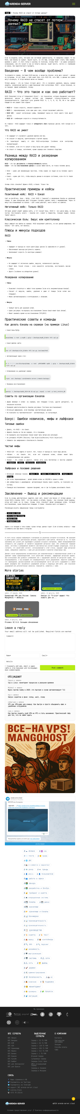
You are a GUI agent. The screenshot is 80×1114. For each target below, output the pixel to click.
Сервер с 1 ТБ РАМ (38, 1053)
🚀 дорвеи (30, 968)
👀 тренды (43, 869)
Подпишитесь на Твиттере (20, 1082)
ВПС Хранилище (13, 1048)
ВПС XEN (11, 1046)
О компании (60, 1033)
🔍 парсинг (43, 944)
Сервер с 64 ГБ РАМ (39, 1043)
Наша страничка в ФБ (18, 1079)
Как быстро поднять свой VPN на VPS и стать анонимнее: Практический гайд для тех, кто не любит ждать (39, 714)
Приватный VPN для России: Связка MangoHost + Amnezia (20, 596)
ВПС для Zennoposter (16, 1064)
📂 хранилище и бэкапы (37, 911)
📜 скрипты (30, 935)
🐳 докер (29, 869)
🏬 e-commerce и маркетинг (38, 865)
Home (7, 13)
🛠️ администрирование (35, 972)
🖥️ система (31, 958)
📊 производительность (36, 921)
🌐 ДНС (29, 860)
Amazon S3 (34, 474)
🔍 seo (29, 944)
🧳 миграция (31, 996)
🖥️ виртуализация (26, 615)
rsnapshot (11, 462)
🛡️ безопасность (34, 977)
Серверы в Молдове (38, 1071)
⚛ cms (44, 851)
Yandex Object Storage (50, 474)
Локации (58, 1044)
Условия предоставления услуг (19, 1110)
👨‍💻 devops (30, 883)
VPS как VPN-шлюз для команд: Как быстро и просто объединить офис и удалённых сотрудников (37, 705)
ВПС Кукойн (12, 1059)
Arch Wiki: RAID (14, 513)
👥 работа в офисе (35, 878)
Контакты (58, 1038)
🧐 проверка (31, 991)
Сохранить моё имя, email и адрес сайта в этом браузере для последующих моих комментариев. (21, 668)
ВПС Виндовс (12, 1040)
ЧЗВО (56, 1050)
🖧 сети (46, 958)
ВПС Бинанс (12, 1053)
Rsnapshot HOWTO (14, 521)
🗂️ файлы (43, 963)
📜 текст (44, 935)
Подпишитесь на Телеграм (20, 1085)
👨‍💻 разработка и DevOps (37, 888)
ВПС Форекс (12, 1051)
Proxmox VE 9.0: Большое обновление (21, 622)
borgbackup (41, 462)
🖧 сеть (29, 963)
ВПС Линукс (12, 1038)
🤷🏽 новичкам (31, 982)
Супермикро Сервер (38, 1059)
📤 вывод (29, 939)
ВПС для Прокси (14, 1067)
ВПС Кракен (12, 1056)
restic (20, 462)
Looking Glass (16, 1090)
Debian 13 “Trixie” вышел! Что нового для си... (55, 596)
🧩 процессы (47, 991)
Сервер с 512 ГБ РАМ (39, 1051)
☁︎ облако (30, 851)
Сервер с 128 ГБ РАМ (39, 1046)
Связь (11, 1075)
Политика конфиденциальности (46, 1110)
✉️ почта (30, 856)
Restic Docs (12, 519)
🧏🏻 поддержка (48, 982)
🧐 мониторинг (33, 986)
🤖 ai (50, 977)
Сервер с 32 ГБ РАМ (39, 1040)
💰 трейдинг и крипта (36, 893)
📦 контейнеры (12, 615)
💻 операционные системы (52, 588)
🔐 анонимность (32, 949)
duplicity (30, 462)
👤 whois (29, 874)
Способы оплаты (61, 1047)
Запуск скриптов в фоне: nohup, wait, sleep (26, 697)
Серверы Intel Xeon (39, 1061)
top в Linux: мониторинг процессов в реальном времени (31, 683)
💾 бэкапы (27, 24)
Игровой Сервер (37, 1056)
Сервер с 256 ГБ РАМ (39, 1048)
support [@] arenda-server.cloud (24, 1087)
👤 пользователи (46, 874)
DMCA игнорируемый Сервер (38, 1064)
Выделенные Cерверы (40, 1034)
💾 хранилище (32, 907)
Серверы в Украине (38, 1068)
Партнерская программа (59, 1041)
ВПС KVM (11, 1043)
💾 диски (45, 902)
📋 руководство (34, 930)
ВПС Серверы (14, 1033)
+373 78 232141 (16, 1093)
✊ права (43, 856)
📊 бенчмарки (32, 916)
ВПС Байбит (12, 1061)
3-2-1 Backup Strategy (16, 516)
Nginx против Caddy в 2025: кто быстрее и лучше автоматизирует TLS (36, 690)
